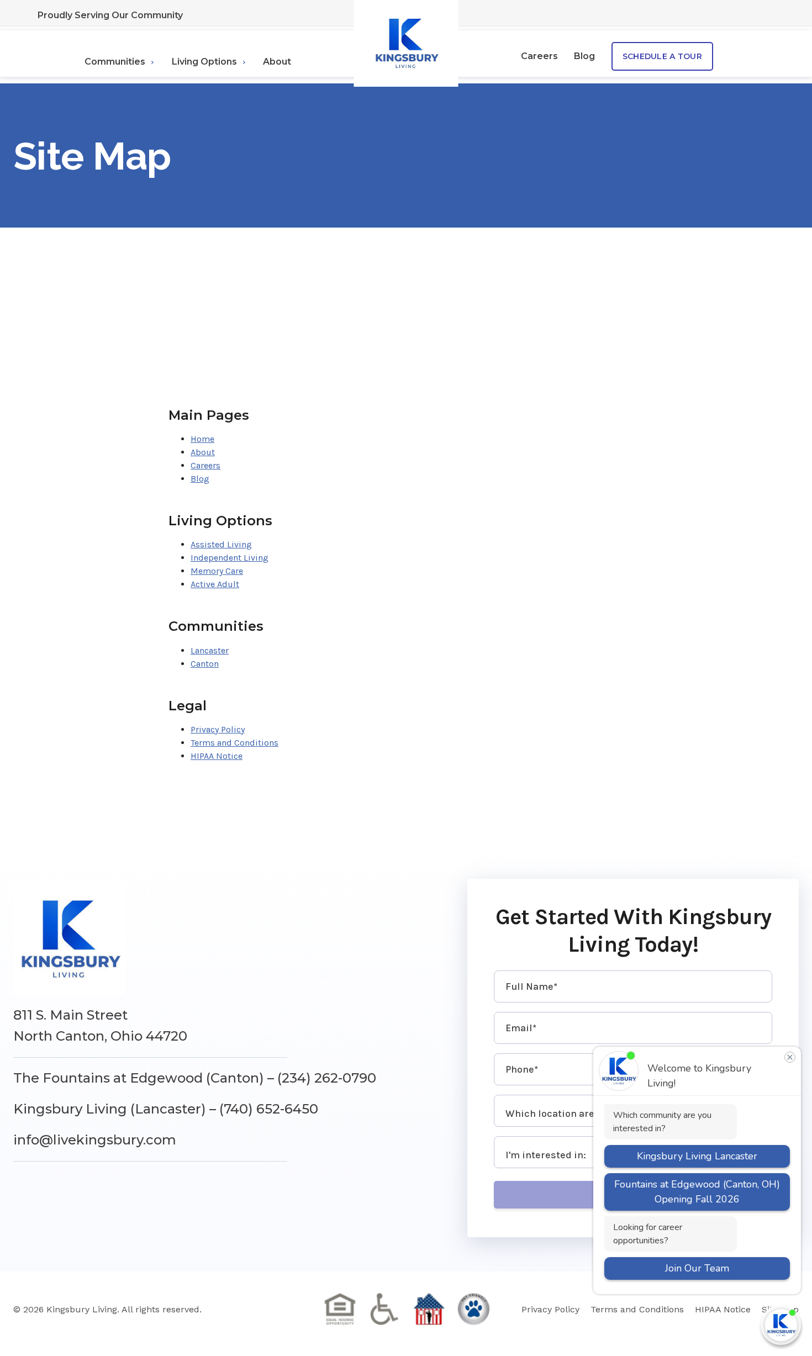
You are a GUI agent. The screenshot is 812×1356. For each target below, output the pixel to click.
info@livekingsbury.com (94, 1140)
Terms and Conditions (234, 742)
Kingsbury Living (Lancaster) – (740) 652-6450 (165, 1109)
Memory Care (217, 571)
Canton (205, 663)
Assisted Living (221, 544)
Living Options (204, 61)
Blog (584, 56)
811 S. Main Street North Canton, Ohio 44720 (100, 1025)
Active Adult (215, 584)
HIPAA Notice (216, 756)
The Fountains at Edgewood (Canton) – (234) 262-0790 (194, 1078)
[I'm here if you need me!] (781, 1325)
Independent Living (229, 557)
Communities (115, 61)
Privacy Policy (218, 729)
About (277, 61)
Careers (539, 56)
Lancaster (210, 650)
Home (202, 439)
